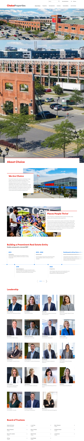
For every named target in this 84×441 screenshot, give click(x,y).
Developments (52, 5)
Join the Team (73, 5)
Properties (45, 5)
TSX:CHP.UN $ (65, 1)
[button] (46, 281)
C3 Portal (74, 1)
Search (59, 1)
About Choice (37, 5)
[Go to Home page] (16, 6)
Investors (59, 5)
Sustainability (65, 5)
